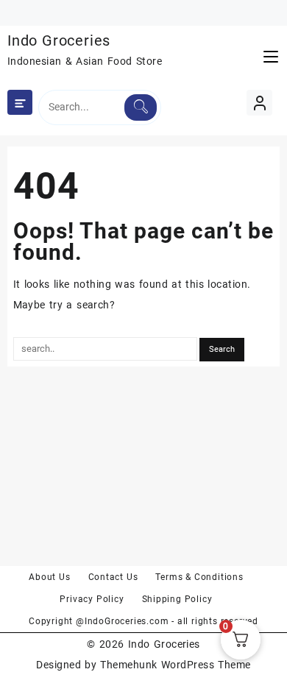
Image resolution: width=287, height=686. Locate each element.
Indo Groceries (58, 40)
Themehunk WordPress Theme (175, 665)
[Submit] (140, 107)
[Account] (259, 103)
